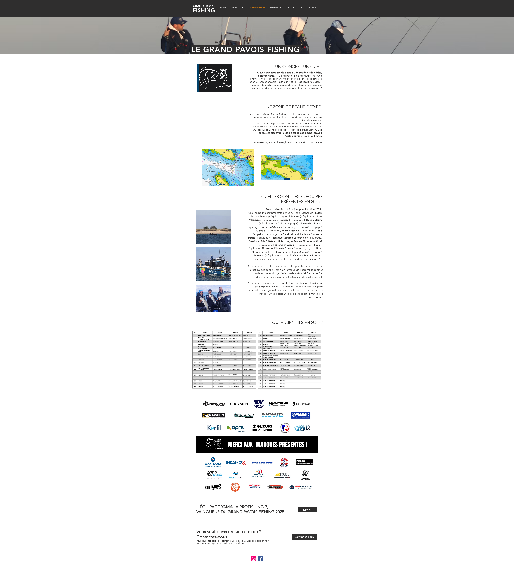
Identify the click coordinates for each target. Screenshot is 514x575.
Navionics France (312, 135)
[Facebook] (260, 558)
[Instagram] (253, 558)
